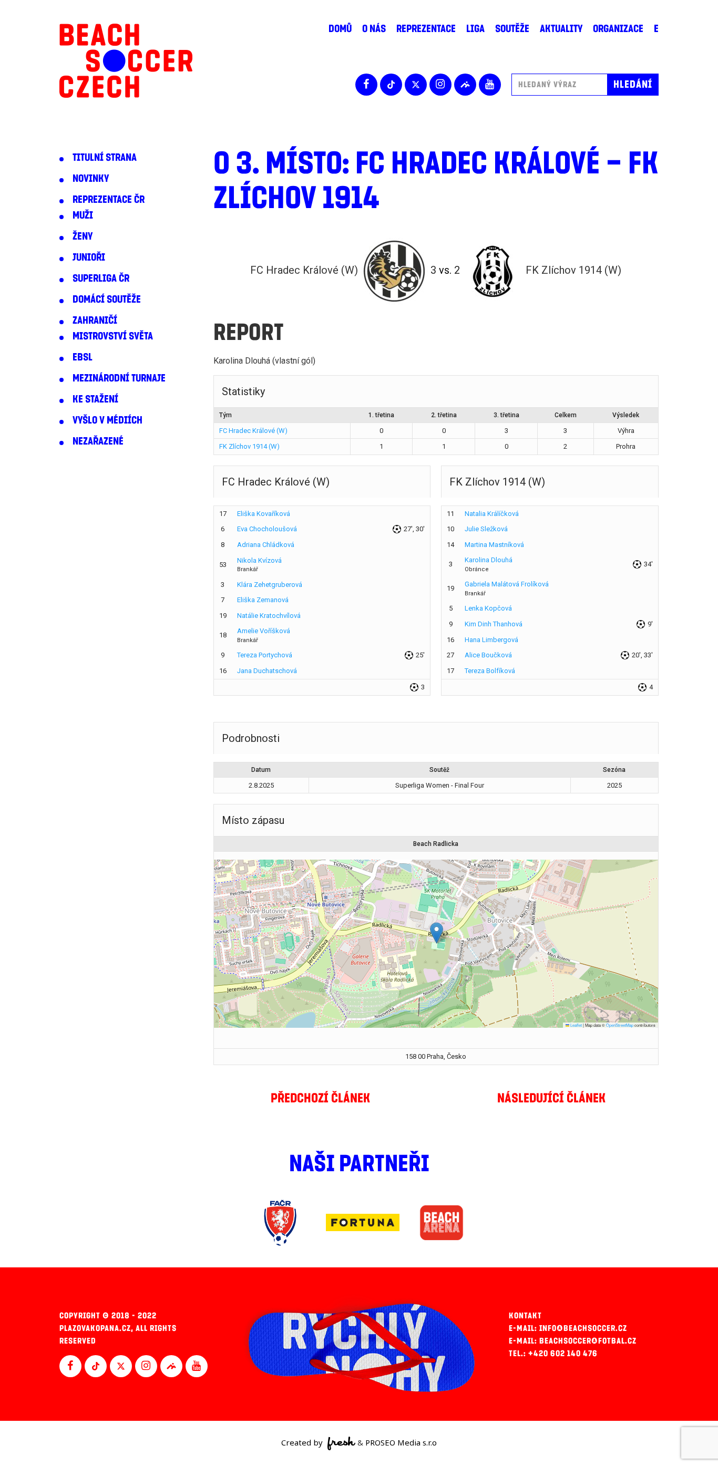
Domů (340, 29)
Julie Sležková (486, 529)
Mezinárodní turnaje (119, 378)
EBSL (83, 357)
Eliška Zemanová (263, 600)
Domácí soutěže (107, 299)
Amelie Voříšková (263, 631)
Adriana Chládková (265, 545)
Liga (475, 29)
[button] (436, 933)
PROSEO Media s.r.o (401, 1442)
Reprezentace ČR (109, 199)
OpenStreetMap (619, 1025)
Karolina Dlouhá (488, 560)
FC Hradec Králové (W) (253, 431)
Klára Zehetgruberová (269, 585)
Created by (303, 1442)
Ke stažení (95, 399)
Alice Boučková (488, 655)
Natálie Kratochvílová (269, 616)
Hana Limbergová (491, 640)
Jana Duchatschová (267, 671)
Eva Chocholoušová (267, 529)
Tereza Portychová (264, 655)
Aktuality (561, 29)
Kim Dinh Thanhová (493, 624)
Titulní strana (105, 157)
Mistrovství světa (113, 336)
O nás (374, 29)
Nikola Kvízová (259, 560)
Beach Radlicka (435, 844)
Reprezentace (426, 29)
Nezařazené (98, 441)
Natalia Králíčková (492, 514)
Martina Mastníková (494, 545)
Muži (83, 215)
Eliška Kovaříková (263, 514)
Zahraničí (95, 320)
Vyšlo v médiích (107, 420)
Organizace (618, 29)
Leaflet (575, 1025)
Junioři (89, 257)
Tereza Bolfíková (490, 671)
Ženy (83, 236)
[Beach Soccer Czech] (125, 61)
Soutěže (512, 29)
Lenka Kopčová (488, 608)
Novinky (91, 178)
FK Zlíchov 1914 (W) (249, 446)
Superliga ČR (101, 278)
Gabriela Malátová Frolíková (507, 584)
